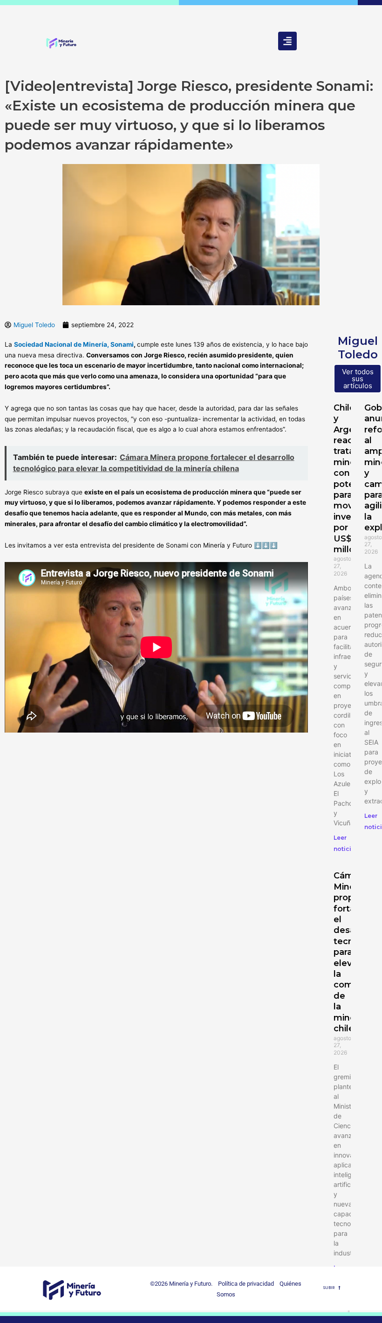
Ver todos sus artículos (358, 378)
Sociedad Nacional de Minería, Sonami (74, 344)
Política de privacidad (244, 1283)
